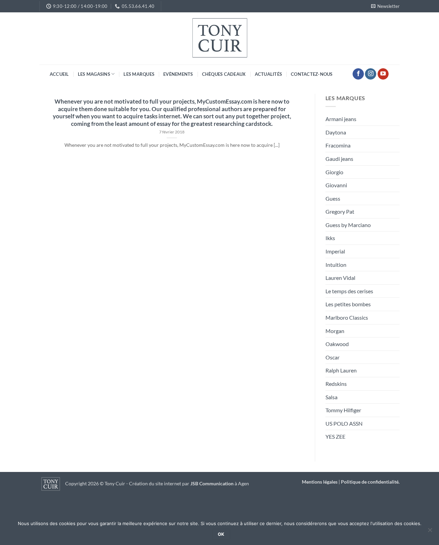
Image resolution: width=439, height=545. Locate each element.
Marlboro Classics (346, 317)
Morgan (334, 331)
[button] (385, 6)
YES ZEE (335, 436)
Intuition (335, 264)
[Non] (430, 531)
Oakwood (337, 344)
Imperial (335, 251)
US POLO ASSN (344, 423)
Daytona (335, 132)
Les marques (138, 74)
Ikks (330, 238)
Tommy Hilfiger (343, 410)
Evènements (178, 74)
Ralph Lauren (341, 370)
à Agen (219, 483)
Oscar (332, 357)
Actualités (268, 74)
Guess (332, 198)
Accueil (59, 74)
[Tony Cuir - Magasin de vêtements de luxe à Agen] (219, 38)
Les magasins (94, 74)
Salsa (331, 397)
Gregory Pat (339, 211)
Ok (221, 534)
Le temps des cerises (349, 291)
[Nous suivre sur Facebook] (358, 74)
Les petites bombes (348, 304)
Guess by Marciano (348, 225)
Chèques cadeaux (224, 74)
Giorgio (334, 172)
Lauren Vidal (340, 277)
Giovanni (336, 185)
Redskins (336, 383)
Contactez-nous (312, 74)
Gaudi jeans (339, 158)
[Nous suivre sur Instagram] (370, 74)
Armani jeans (340, 119)
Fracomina (338, 145)
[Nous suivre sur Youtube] (383, 74)
